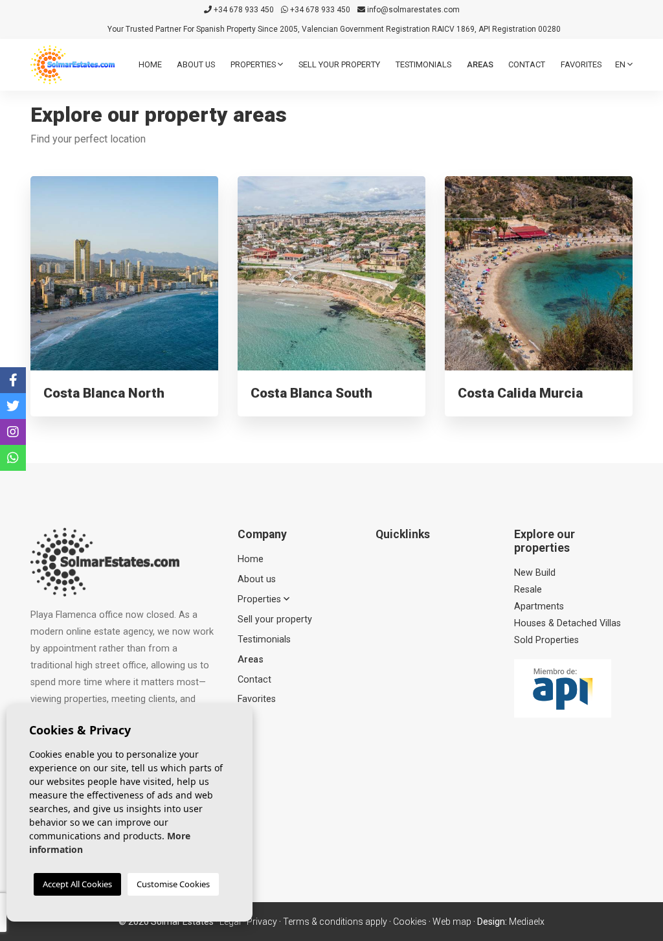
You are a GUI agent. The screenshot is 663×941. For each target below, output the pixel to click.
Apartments (539, 606)
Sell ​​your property (339, 64)
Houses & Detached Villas (567, 623)
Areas (480, 64)
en (621, 64)
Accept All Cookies (77, 884)
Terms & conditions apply (335, 921)
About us (196, 64)
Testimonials (423, 64)
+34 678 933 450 (243, 9)
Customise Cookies (173, 884)
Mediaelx (527, 921)
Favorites (581, 64)
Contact (526, 64)
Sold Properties (546, 640)
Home (150, 64)
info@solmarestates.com (412, 9)
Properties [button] (254, 64)
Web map (452, 921)
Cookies (410, 921)
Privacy (262, 921)
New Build (535, 572)
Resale (528, 589)
